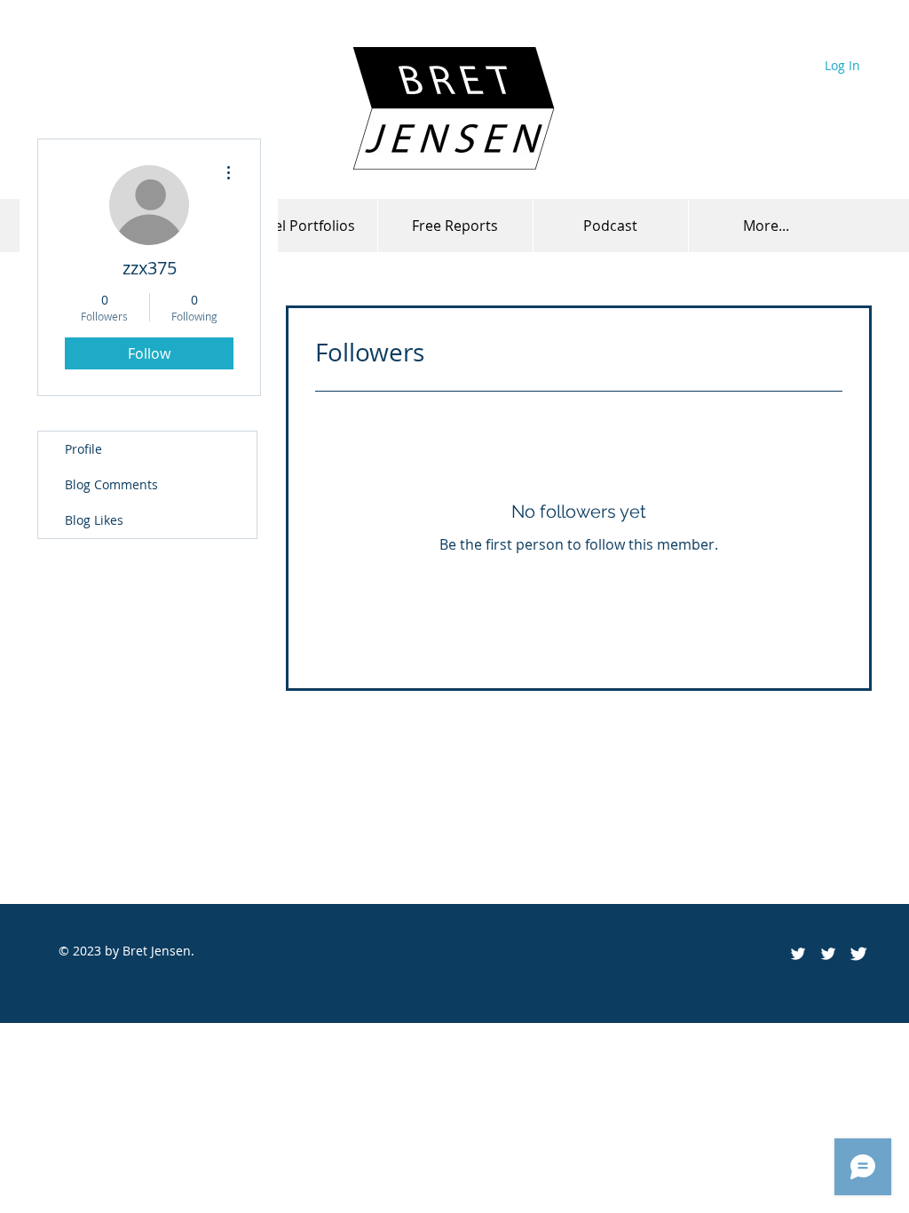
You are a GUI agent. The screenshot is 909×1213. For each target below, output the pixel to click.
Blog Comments (111, 484)
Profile (83, 448)
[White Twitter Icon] (828, 953)
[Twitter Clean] (858, 953)
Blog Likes (94, 519)
